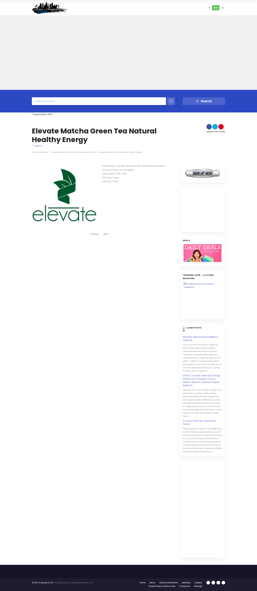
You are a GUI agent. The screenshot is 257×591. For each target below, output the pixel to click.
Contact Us (184, 586)
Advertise (186, 582)
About (152, 582)
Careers (198, 582)
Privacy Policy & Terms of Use (162, 586)
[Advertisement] (205, 209)
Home (45, 152)
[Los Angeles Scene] (50, 8)
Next (106, 234)
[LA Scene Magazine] (202, 299)
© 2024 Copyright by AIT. (43, 582)
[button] (222, 7)
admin (38, 145)
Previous (95, 234)
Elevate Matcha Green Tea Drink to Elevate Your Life (74, 152)
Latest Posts (193, 327)
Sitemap (198, 586)
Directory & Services (168, 582)
